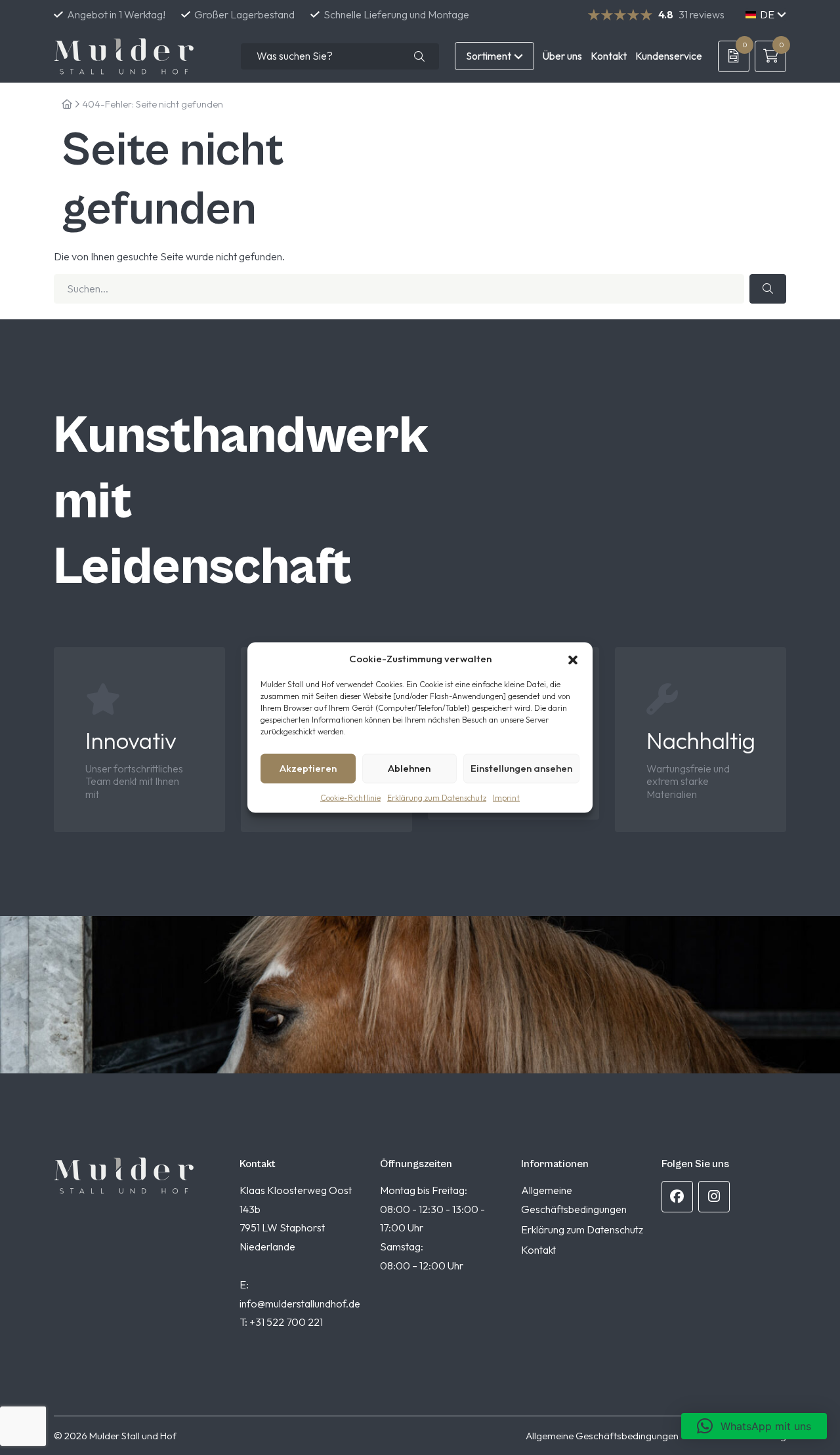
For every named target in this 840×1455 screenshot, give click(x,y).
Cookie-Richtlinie (350, 797)
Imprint (506, 797)
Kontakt (609, 55)
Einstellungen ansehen (521, 768)
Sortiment (488, 55)
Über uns (562, 55)
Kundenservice (668, 55)
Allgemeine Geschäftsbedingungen (602, 1435)
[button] (572, 658)
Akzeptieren (308, 768)
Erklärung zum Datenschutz (436, 797)
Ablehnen (409, 768)
